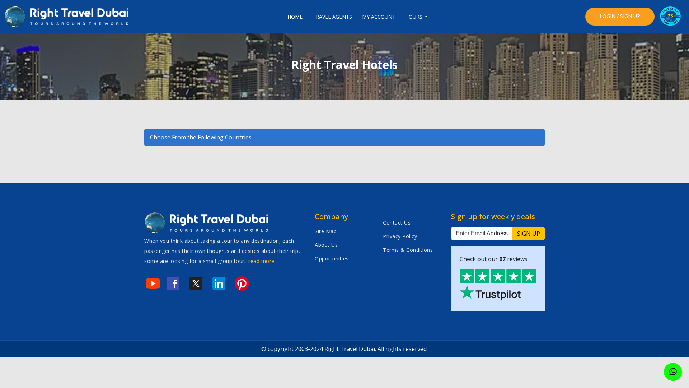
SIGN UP (528, 233)
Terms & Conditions (408, 249)
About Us (326, 244)
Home (295, 16)
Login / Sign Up (620, 16)
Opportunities (332, 258)
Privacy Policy (400, 236)
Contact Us (397, 222)
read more (261, 261)
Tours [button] (415, 16)
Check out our (494, 259)
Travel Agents (332, 16)
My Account (378, 16)
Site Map (326, 231)
